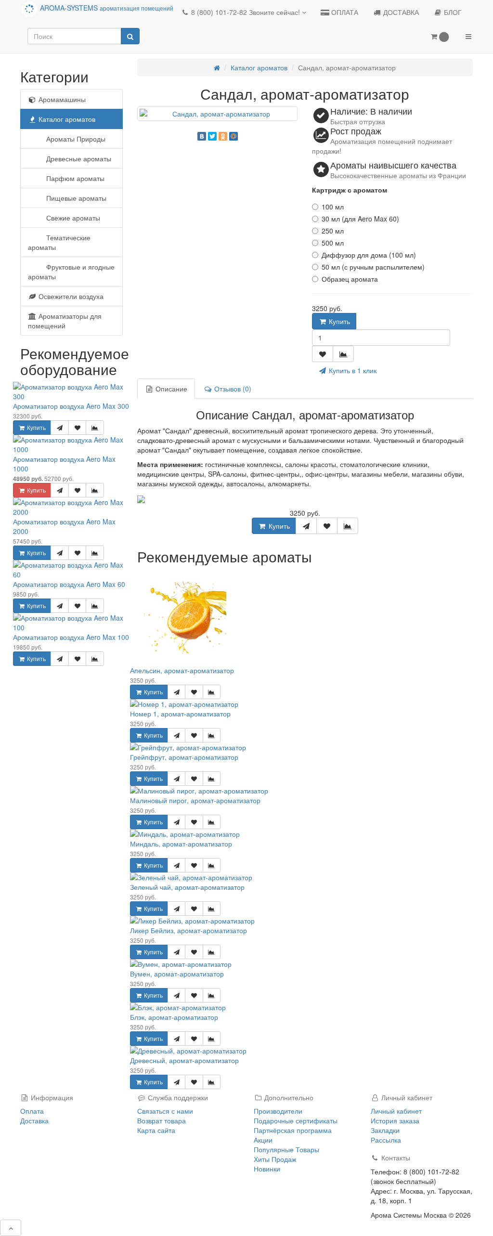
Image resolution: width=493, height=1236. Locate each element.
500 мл (333, 242)
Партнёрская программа (293, 1130)
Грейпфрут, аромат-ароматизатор (184, 757)
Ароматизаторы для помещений (65, 320)
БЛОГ (452, 12)
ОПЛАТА (343, 12)
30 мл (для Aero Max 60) (360, 218)
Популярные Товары (286, 1149)
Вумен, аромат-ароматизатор (177, 973)
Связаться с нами (165, 1111)
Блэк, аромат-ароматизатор (174, 1017)
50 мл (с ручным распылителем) (373, 267)
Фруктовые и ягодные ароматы (71, 271)
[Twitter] (212, 136)
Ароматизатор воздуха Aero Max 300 (71, 406)
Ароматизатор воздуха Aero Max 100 (71, 637)
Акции (263, 1140)
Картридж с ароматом (349, 190)
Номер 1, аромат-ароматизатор (180, 713)
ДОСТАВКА (400, 12)
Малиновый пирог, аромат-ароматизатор (195, 800)
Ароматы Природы (74, 138)
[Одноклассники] (223, 136)
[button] (439, 37)
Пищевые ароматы (75, 198)
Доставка (34, 1120)
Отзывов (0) (231, 388)
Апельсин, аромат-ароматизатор (182, 670)
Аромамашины (61, 99)
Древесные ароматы (77, 158)
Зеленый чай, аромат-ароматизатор (187, 887)
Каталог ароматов (66, 119)
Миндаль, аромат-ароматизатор (181, 843)
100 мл (333, 206)
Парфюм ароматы (74, 178)
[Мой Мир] (233, 136)
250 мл (333, 230)
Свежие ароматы (72, 217)
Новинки (267, 1168)
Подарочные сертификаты (295, 1120)
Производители (278, 1111)
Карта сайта (156, 1130)
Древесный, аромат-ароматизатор (184, 1060)
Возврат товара (161, 1120)
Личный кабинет (396, 1111)
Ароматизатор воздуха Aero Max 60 (69, 584)
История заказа (395, 1120)
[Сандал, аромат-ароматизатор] (217, 113)
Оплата (32, 1111)
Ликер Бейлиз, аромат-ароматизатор (188, 930)
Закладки (385, 1130)
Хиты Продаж (275, 1159)
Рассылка (386, 1140)
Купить (36, 427)
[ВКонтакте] (201, 136)
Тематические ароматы (59, 242)
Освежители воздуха (70, 296)
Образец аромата (350, 279)
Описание (170, 388)
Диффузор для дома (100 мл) (369, 255)
